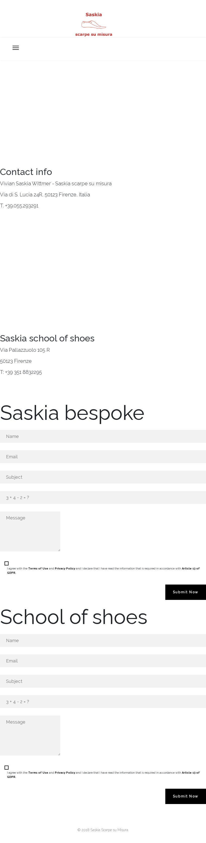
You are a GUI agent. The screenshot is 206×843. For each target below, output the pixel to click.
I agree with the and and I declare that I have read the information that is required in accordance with (103, 570)
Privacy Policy (65, 568)
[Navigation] (16, 48)
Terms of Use (38, 568)
